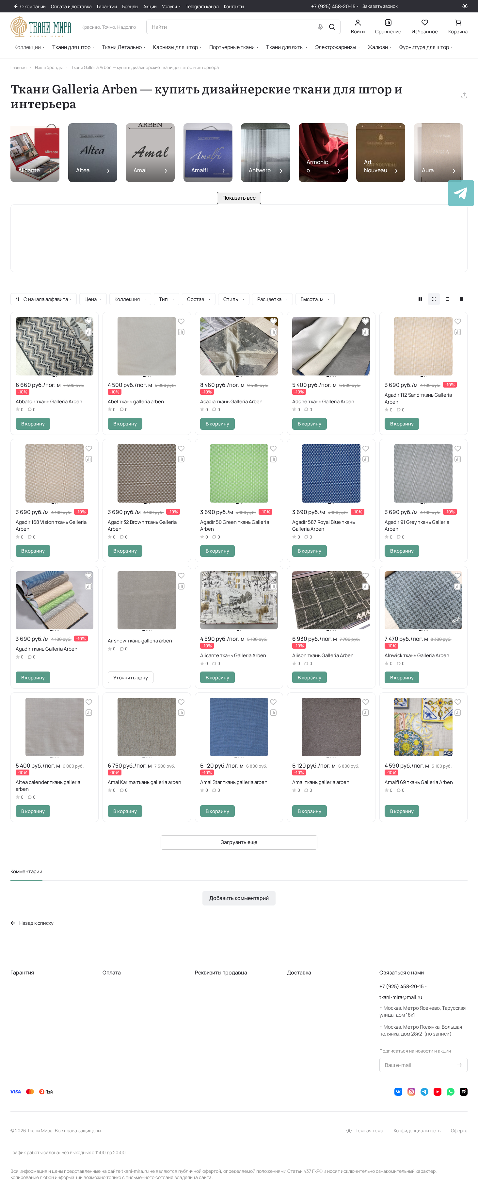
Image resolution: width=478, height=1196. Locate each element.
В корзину (33, 423)
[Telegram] (424, 1092)
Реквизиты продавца (221, 972)
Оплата (112, 972)
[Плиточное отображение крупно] (420, 299)
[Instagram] (411, 1092)
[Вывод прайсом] (461, 299)
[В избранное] (89, 321)
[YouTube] (437, 1092)
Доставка (299, 972)
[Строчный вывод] (447, 299)
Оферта (459, 1130)
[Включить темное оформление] (465, 6)
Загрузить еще (239, 842)
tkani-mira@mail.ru (400, 997)
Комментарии (26, 871)
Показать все (239, 197)
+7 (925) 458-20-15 (333, 6)
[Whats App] (450, 1092)
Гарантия (22, 972)
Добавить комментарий (239, 898)
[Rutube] (464, 1092)
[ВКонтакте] (398, 1092)
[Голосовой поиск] (320, 27)
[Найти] (332, 27)
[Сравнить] (89, 332)
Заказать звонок (380, 6)
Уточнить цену (130, 677)
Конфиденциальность (417, 1130)
